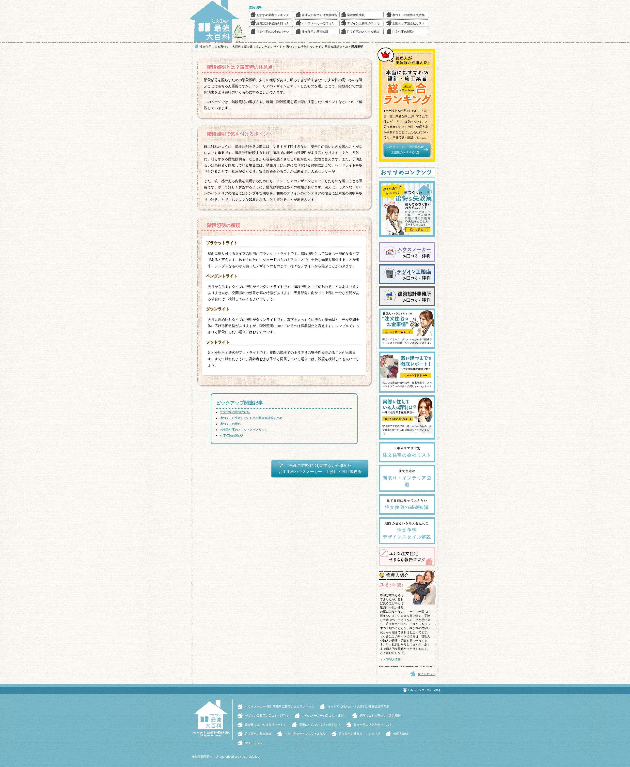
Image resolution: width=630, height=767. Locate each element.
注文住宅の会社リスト (407, 451)
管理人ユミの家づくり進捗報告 (380, 715)
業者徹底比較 (356, 15)
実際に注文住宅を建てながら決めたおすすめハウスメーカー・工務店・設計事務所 (320, 468)
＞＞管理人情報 (390, 659)
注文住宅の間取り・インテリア (359, 734)
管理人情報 (400, 734)
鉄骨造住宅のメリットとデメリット (244, 429)
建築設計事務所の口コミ (272, 23)
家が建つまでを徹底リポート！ (265, 724)
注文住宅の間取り (404, 31)
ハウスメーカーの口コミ (318, 23)
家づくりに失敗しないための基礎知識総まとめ (251, 418)
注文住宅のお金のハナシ (272, 31)
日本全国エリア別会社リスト (373, 724)
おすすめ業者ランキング (272, 15)
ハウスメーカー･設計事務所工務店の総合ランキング (279, 706)
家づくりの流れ (230, 424)
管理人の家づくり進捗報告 (319, 15)
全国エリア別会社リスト (408, 23)
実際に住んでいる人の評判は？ (320, 724)
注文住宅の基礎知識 (315, 31)
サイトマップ (426, 674)
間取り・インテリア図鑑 (407, 478)
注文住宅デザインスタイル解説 (407, 530)
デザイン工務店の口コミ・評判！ (267, 715)
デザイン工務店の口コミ (363, 23)
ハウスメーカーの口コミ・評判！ (324, 715)
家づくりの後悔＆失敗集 (408, 15)
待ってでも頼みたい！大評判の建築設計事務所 (358, 706)
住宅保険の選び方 (232, 435)
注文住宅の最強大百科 (235, 412)
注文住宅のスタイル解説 (363, 31)
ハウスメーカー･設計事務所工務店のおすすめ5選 (405, 149)
